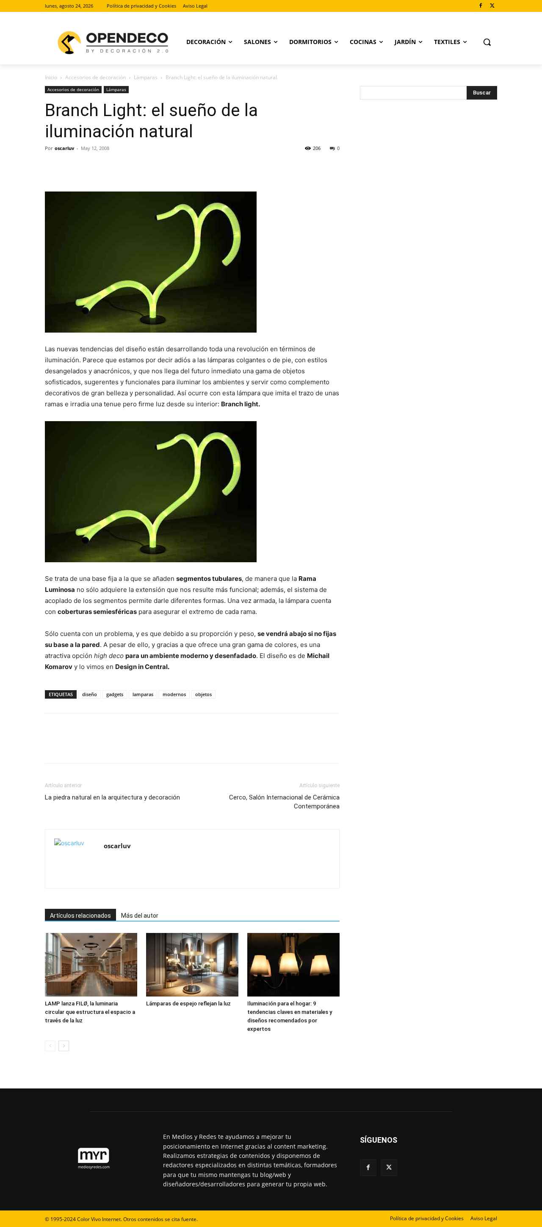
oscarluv (64, 148)
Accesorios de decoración (95, 77)
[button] (487, 42)
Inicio (51, 77)
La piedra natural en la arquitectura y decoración (112, 797)
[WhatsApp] (111, 167)
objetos (203, 694)
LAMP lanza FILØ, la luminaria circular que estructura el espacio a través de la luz (90, 1012)
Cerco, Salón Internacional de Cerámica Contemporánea (284, 802)
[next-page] (63, 1046)
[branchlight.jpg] (192, 491)
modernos (174, 694)
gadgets (114, 694)
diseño (89, 694)
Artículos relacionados (80, 915)
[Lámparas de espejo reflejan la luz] (192, 965)
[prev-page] (50, 1046)
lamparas (143, 694)
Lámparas (146, 77)
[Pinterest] (92, 167)
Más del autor (139, 915)
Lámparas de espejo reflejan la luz (188, 1003)
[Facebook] (480, 6)
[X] (492, 6)
